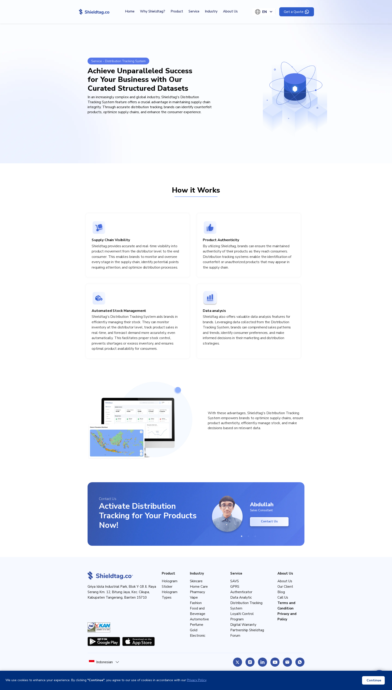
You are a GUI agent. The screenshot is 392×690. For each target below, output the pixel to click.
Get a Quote (294, 12)
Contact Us (269, 521)
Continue (374, 680)
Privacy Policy (196, 680)
